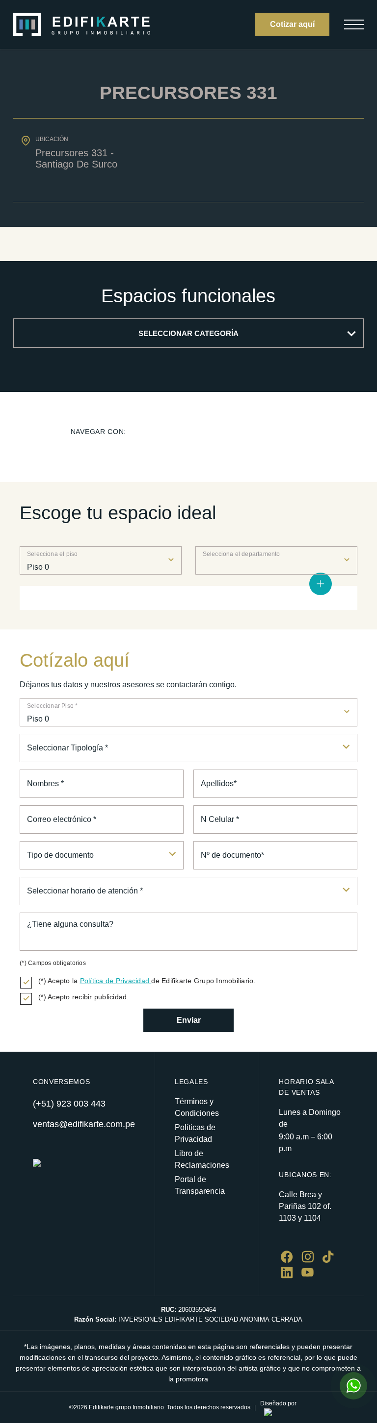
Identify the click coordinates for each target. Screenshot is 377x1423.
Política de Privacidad (116, 981)
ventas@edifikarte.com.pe (84, 1124)
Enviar (189, 1020)
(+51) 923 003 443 (69, 1104)
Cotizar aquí (292, 24)
